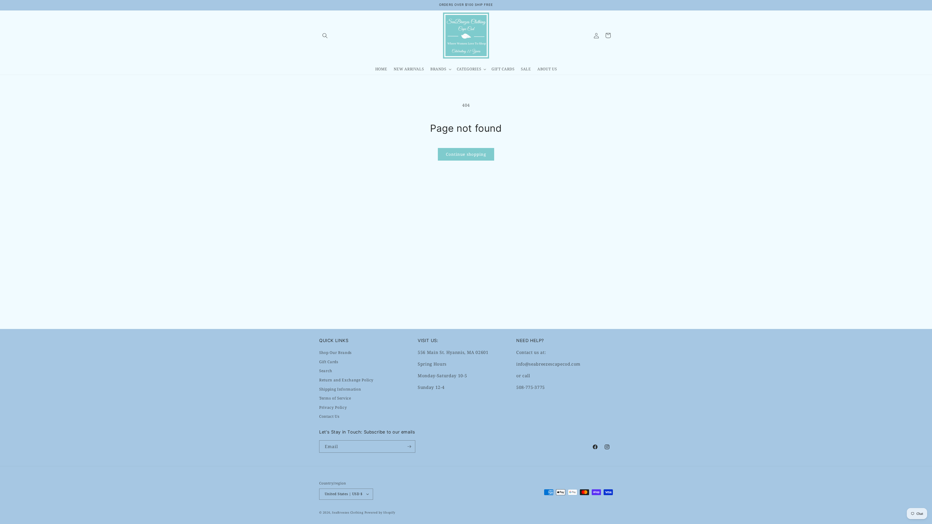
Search (325, 370)
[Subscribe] (409, 446)
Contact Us (329, 416)
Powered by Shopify (380, 512)
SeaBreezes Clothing (348, 512)
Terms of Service (335, 398)
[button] (325, 35)
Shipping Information (340, 389)
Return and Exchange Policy (346, 380)
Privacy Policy (333, 407)
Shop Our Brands (335, 352)
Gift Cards (328, 361)
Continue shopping (466, 154)
